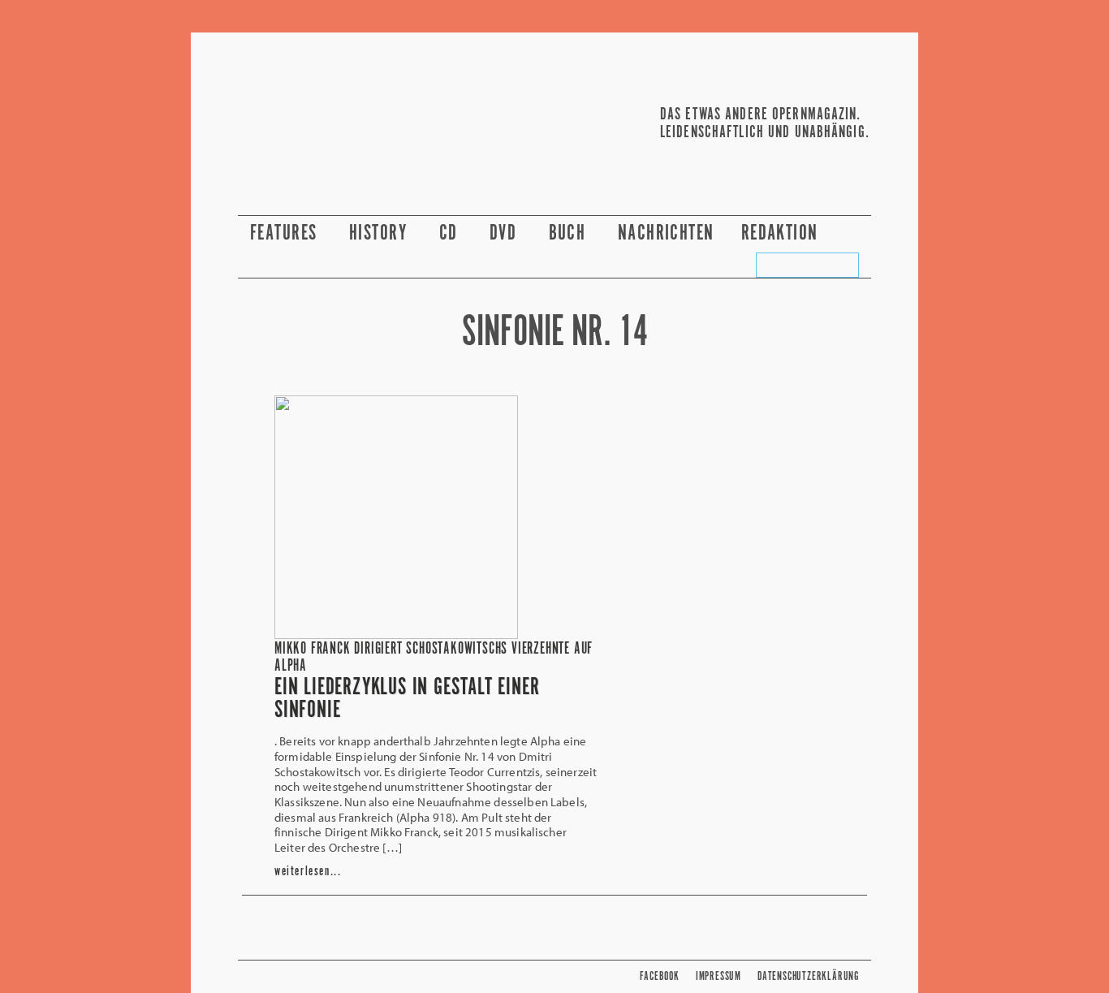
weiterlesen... (307, 871)
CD (451, 233)
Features (286, 233)
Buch (570, 233)
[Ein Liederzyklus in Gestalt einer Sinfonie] (396, 634)
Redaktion (782, 233)
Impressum (718, 976)
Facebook (659, 976)
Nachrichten (666, 233)
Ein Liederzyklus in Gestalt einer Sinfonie (406, 699)
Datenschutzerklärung (808, 976)
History (380, 233)
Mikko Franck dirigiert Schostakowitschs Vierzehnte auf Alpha (433, 657)
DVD (506, 233)
